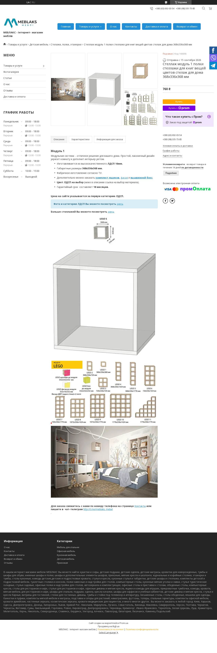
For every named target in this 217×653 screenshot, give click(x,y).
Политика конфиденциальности (142, 629)
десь (120, 203)
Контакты (131, 26)
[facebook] (165, 200)
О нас (113, 26)
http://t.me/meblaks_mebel (98, 509)
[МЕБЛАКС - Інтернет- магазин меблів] (20, 23)
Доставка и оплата (156, 26)
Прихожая (62, 562)
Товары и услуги (89, 26)
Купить (179, 101)
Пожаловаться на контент (111, 629)
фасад (124, 177)
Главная (66, 26)
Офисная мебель (66, 551)
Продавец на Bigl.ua (108, 626)
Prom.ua (124, 623)
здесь (111, 211)
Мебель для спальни (68, 547)
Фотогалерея (11, 71)
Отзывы (8, 90)
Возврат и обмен (186, 26)
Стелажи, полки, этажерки (66, 44)
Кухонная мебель (66, 555)
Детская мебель (38, 44)
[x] (172, 200)
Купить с (173, 108)
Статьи (7, 78)
